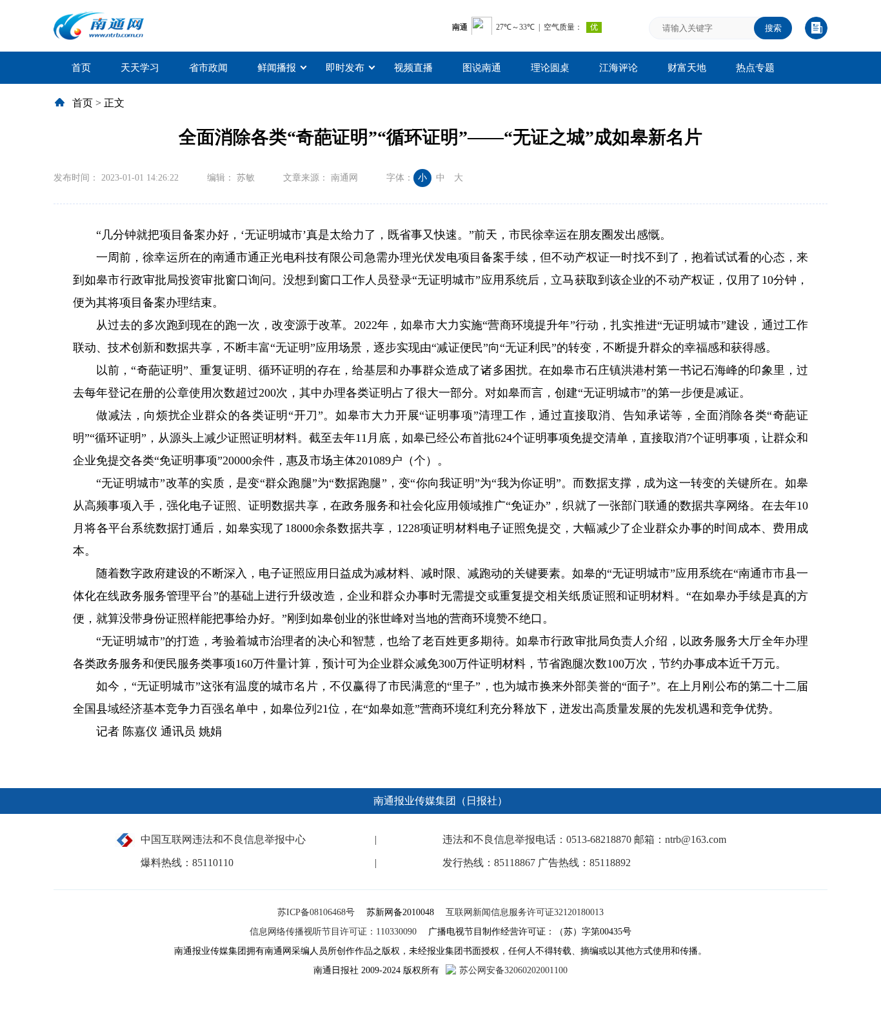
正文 (114, 103)
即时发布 (345, 68)
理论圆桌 (550, 68)
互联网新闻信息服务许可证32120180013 (525, 912)
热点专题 (755, 68)
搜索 (773, 28)
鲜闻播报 (276, 68)
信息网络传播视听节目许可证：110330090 (334, 931)
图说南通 (481, 68)
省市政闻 (208, 68)
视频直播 (413, 68)
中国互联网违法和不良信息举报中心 (223, 839)
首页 (81, 68)
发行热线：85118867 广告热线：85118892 (536, 862)
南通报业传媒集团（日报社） (440, 800)
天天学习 (140, 68)
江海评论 (618, 68)
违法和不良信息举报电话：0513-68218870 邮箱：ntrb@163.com (584, 839)
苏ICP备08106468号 (317, 912)
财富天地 (687, 68)
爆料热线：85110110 (187, 862)
